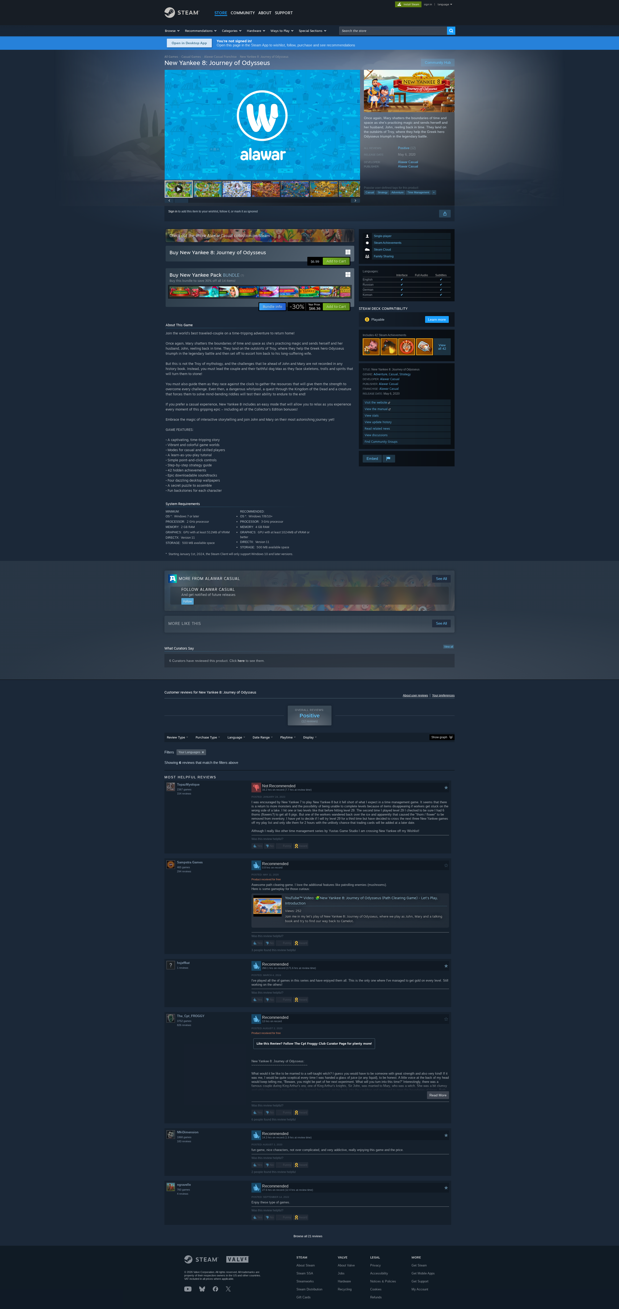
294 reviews (184, 871)
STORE (220, 12)
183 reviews (184, 1141)
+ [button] (434, 192)
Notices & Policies (383, 1281)
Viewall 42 (442, 346)
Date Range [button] (261, 737)
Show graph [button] (439, 737)
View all (448, 646)
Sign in (172, 211)
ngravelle (184, 1184)
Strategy (383, 192)
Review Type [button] (176, 737)
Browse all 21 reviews (308, 1236)
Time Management (418, 192)
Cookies (376, 1289)
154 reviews (184, 793)
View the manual (377, 409)
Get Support (420, 1281)
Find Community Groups (381, 441)
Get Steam (419, 1265)
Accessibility (379, 1273)
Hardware (344, 1281)
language (443, 4)
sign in (428, 4)
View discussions (376, 435)
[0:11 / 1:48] (262, 125)
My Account (420, 1289)
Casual (370, 192)
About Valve (346, 1265)
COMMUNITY (243, 12)
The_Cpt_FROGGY (191, 1016)
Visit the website (376, 402)
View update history (378, 422)
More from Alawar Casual (209, 578)
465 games (183, 867)
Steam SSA (304, 1273)
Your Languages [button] (189, 752)
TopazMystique (188, 784)
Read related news (377, 428)
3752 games (184, 1021)
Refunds (376, 1297)
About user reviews (415, 695)
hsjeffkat (183, 963)
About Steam (305, 1265)
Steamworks (305, 1281)
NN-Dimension (188, 1132)
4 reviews (182, 1193)
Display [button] (308, 737)
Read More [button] (438, 1095)
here (241, 661)
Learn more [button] (437, 319)
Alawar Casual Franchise (220, 56)
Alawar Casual (408, 162)
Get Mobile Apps (423, 1273)
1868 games (184, 1137)
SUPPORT (284, 12)
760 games (183, 1189)
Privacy (375, 1265)
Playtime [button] (286, 737)
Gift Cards (303, 1297)
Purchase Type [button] (206, 737)
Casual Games (191, 56)
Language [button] (235, 737)
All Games (171, 56)
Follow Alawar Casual (208, 589)
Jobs (341, 1273)
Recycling (345, 1289)
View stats (372, 415)
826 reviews (184, 1025)
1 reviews (182, 967)
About (265, 12)
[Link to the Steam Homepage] (181, 16)
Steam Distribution (309, 1289)
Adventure (397, 192)
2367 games (184, 789)
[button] (172, 30)
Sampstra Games (190, 862)
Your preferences (443, 695)
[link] (305, 307)
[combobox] (393, 31)
